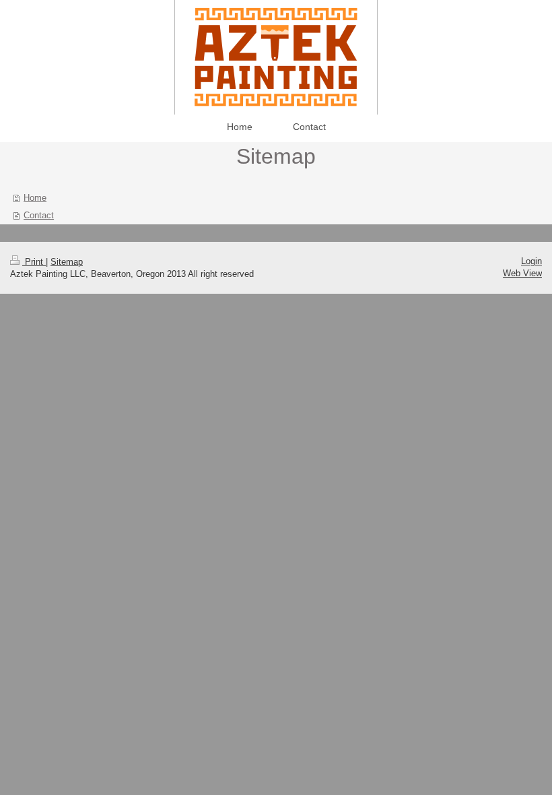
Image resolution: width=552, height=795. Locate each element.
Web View (522, 273)
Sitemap (66, 262)
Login (531, 261)
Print (34, 262)
